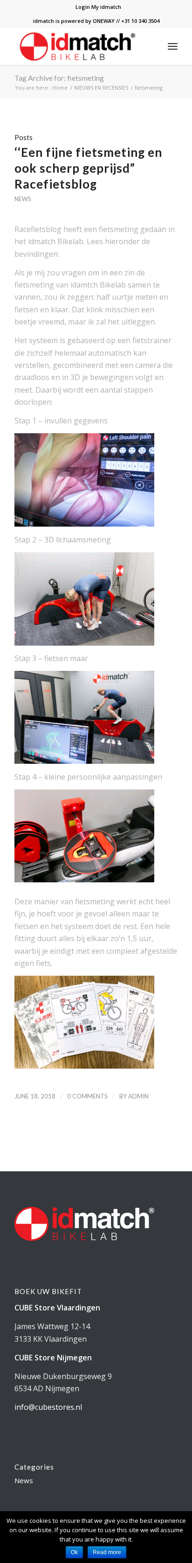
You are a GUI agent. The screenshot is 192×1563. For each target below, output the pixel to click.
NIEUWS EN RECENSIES (101, 87)
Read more (107, 1552)
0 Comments (87, 1096)
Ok (74, 1552)
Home (60, 87)
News (22, 199)
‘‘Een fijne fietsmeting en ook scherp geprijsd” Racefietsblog (88, 168)
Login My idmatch (98, 6)
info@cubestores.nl (48, 1407)
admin (138, 1096)
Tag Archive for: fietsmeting (59, 77)
